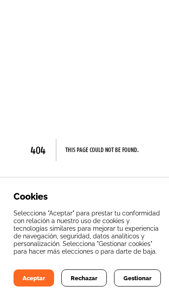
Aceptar (34, 278)
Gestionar (137, 278)
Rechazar (84, 278)
